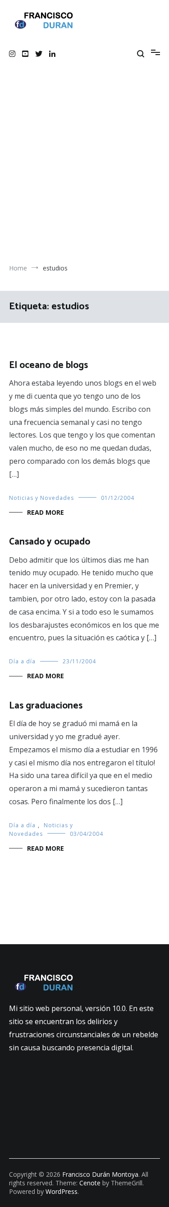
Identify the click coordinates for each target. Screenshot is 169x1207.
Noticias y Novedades (41, 498)
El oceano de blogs (48, 365)
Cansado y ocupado (49, 542)
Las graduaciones (45, 705)
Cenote (89, 1183)
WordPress (62, 1191)
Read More (45, 512)
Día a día (22, 661)
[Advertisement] (84, 173)
